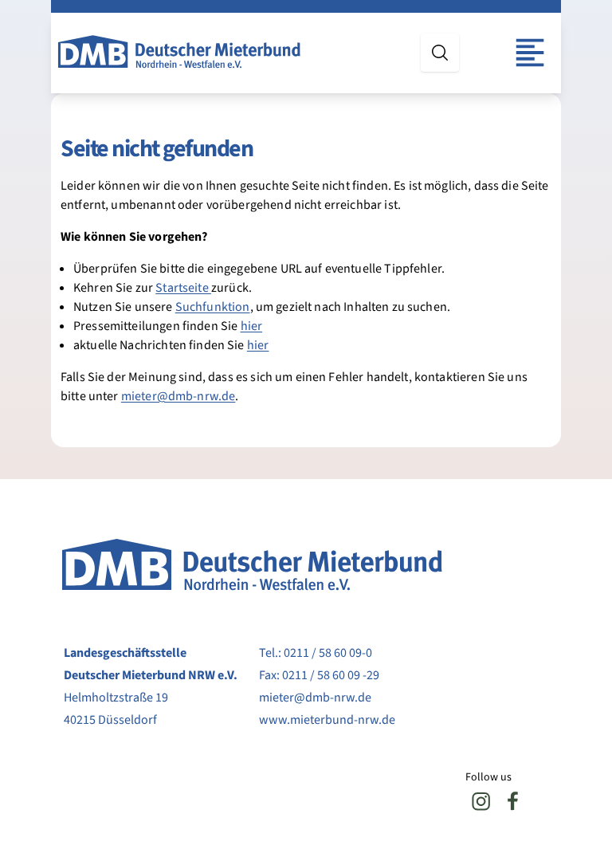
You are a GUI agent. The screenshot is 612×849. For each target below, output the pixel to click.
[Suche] (440, 52)
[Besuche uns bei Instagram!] (481, 801)
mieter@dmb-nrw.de (178, 396)
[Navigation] (530, 52)
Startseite (183, 288)
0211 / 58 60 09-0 (328, 653)
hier (252, 326)
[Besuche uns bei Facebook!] (513, 801)
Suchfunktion (212, 307)
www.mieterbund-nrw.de (327, 720)
